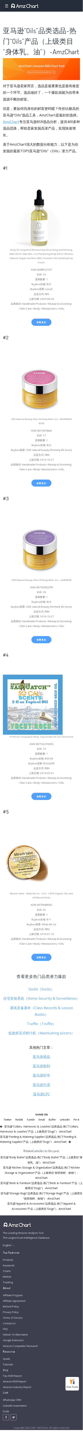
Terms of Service (13, 1317)
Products (8, 1260)
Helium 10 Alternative (15, 1334)
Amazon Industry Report (17, 1387)
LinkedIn (65, 1119)
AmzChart (11, 121)
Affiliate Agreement (14, 1301)
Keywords (9, 1265)
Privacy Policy (11, 1312)
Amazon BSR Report (14, 1381)
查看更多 (41, 322)
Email (42, 1119)
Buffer (52, 1119)
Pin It (76, 1119)
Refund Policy (11, 1306)
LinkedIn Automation (15, 1405)
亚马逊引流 (41, 1084)
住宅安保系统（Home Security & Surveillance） (41, 998)
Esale (6, 1411)
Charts (7, 1271)
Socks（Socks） (41, 989)
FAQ (5, 1329)
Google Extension (13, 1340)
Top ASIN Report (12, 1376)
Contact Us (9, 1323)
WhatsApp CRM (12, 1400)
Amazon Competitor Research (20, 1346)
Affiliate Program (13, 1295)
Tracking (8, 1282)
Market (7, 1276)
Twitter (8, 1119)
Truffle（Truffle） (41, 1023)
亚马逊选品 (41, 1056)
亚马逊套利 (41, 1066)
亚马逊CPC (41, 1094)
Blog (5, 1370)
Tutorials (8, 1364)
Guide (6, 1358)
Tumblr (31, 1119)
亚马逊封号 (41, 1075)
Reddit (19, 1119)
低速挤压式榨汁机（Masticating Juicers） (41, 1033)
